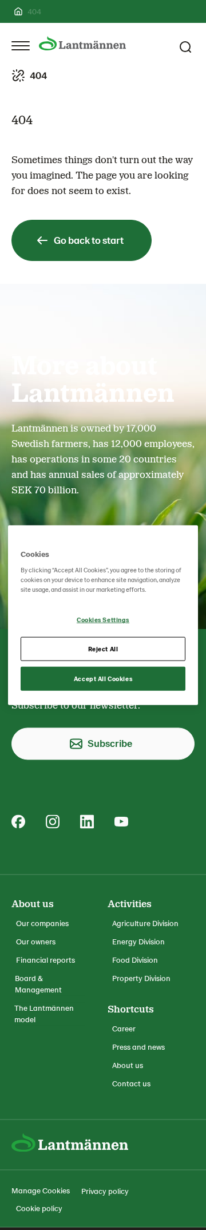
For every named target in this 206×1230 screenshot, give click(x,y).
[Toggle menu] (20, 45)
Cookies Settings (103, 619)
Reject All (103, 648)
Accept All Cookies (103, 678)
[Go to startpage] (82, 43)
